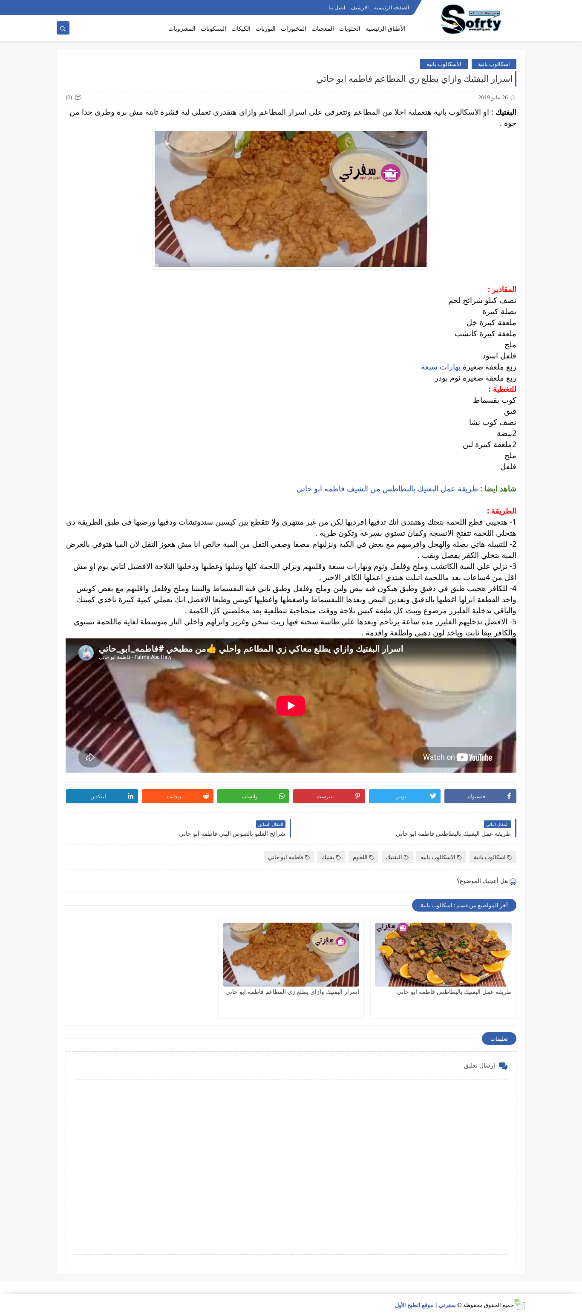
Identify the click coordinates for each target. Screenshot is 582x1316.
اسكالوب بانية (494, 64)
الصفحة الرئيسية (391, 7)
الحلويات (349, 28)
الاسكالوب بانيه (443, 64)
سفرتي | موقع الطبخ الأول (425, 1305)
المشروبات (182, 28)
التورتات (266, 28)
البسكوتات (213, 28)
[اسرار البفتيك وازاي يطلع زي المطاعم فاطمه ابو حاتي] (291, 955)
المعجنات (322, 28)
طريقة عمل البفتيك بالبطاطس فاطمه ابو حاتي (454, 991)
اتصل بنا (336, 7)
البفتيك (394, 857)
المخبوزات (293, 28)
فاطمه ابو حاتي (285, 857)
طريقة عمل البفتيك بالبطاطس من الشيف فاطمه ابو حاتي (387, 488)
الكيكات (241, 28)
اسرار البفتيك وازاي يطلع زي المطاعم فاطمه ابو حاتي (292, 991)
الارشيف (360, 7)
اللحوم (360, 857)
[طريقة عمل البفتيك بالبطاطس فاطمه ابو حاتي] (443, 955)
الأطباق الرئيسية (386, 28)
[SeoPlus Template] (519, 1304)
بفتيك (328, 857)
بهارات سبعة (440, 366)
